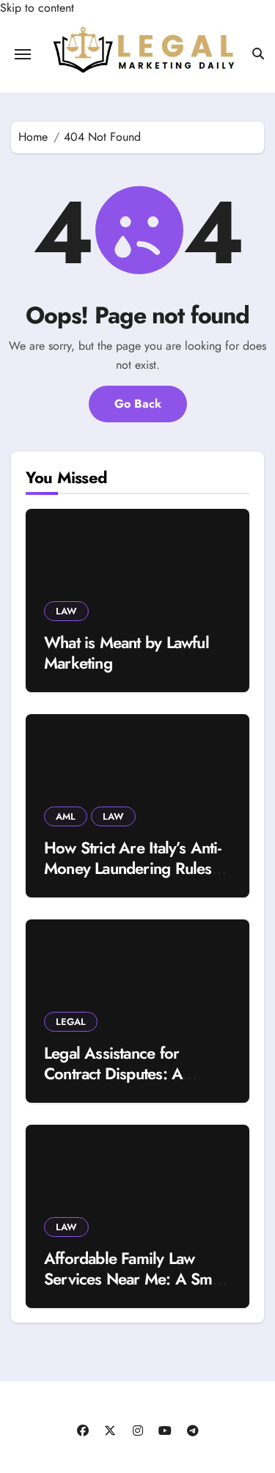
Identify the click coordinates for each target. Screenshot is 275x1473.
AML (66, 816)
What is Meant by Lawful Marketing (126, 653)
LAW (66, 611)
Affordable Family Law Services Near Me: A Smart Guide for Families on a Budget (137, 1289)
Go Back (137, 403)
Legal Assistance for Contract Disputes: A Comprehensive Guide (120, 1073)
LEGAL (71, 1022)
